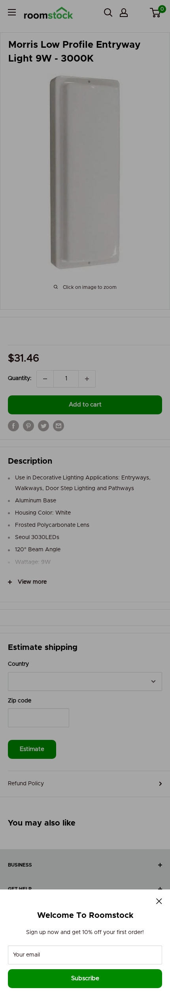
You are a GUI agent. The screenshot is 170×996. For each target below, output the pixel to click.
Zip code (19, 701)
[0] (156, 12)
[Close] (159, 901)
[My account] (124, 12)
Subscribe (85, 978)
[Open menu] (12, 12)
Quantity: (20, 378)
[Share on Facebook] (13, 425)
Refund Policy (26, 783)
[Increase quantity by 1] (87, 379)
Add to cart (85, 405)
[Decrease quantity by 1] (45, 379)
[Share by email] (58, 425)
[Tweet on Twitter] (43, 425)
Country (18, 664)
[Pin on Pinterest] (28, 425)
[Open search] (108, 12)
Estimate (32, 749)
